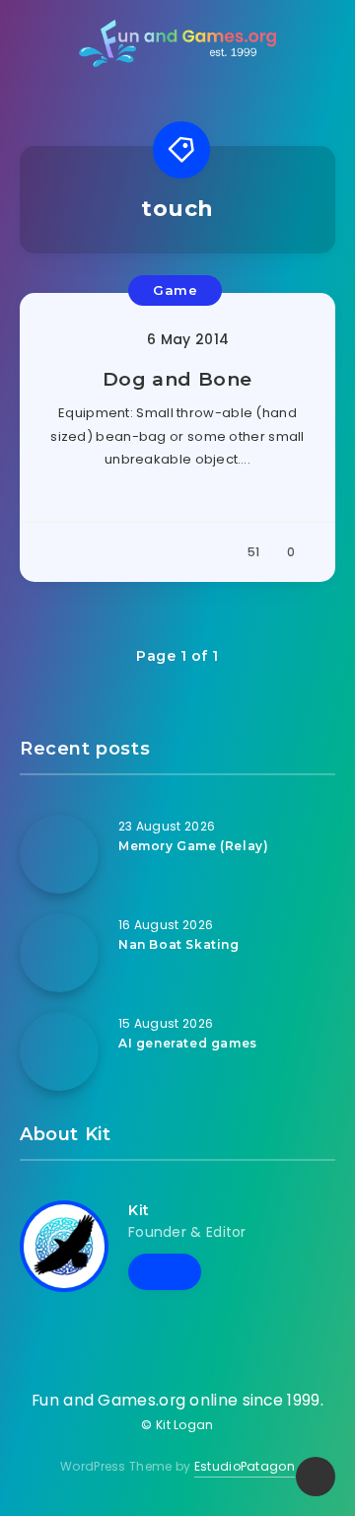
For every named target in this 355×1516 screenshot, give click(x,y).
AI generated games (187, 1043)
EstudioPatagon (244, 1466)
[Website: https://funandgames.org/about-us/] (165, 1271)
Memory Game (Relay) (193, 845)
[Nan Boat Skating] (59, 952)
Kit (139, 1210)
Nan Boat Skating (179, 944)
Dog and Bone (177, 379)
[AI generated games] (59, 1051)
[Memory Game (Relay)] (59, 854)
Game (175, 290)
